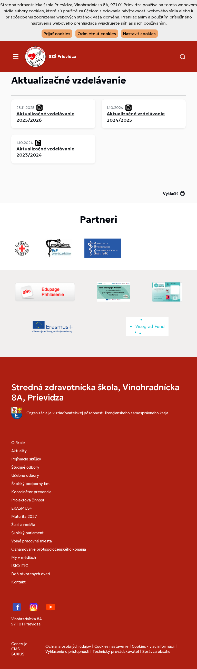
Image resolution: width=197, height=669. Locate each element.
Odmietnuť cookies (96, 33)
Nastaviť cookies (139, 33)
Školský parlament (27, 532)
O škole (18, 442)
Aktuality (19, 450)
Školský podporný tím (30, 483)
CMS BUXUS (17, 651)
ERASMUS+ (21, 508)
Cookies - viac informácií (153, 646)
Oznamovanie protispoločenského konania (48, 549)
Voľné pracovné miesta (31, 541)
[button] (183, 57)
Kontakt (18, 582)
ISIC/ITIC (19, 565)
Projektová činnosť (27, 500)
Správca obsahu (156, 651)
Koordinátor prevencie (31, 491)
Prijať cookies (57, 33)
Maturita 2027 (24, 516)
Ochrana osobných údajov (68, 646)
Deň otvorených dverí (30, 573)
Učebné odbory (25, 475)
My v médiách (23, 557)
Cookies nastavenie (111, 646)
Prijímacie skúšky (26, 459)
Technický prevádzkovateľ (116, 651)
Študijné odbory (25, 467)
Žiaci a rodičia (23, 524)
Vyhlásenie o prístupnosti (67, 651)
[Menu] (15, 57)
